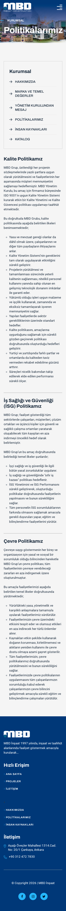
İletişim (12, 789)
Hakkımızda (25, 82)
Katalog (22, 139)
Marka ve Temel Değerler (29, 94)
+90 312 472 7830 (22, 856)
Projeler (13, 781)
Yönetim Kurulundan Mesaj (34, 108)
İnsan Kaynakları (31, 129)
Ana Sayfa (14, 774)
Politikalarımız (29, 119)
